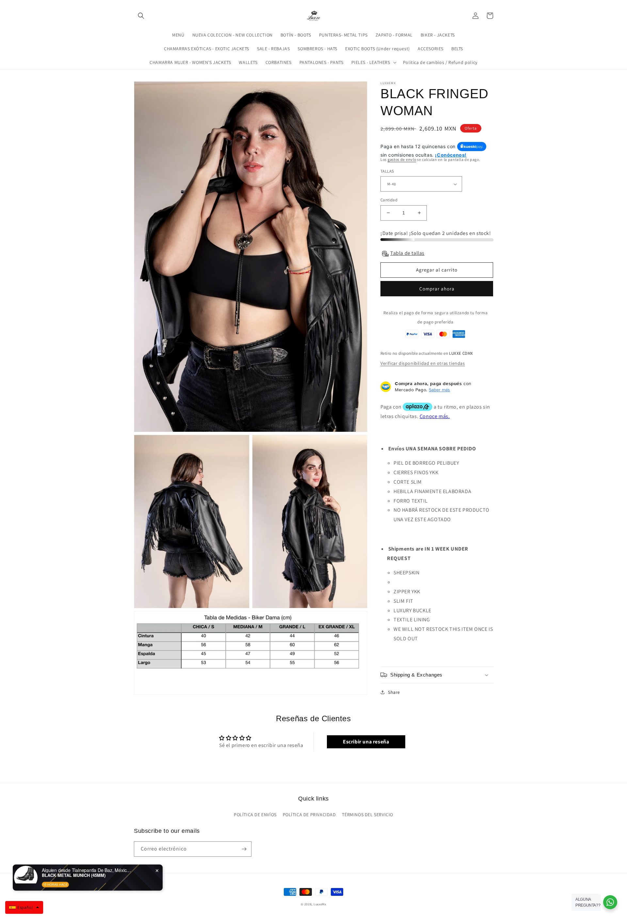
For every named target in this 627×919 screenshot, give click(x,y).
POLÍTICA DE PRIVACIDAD (309, 815)
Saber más (439, 389)
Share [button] (394, 692)
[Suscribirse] (244, 849)
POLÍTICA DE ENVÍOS (255, 815)
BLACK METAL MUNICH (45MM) (73, 875)
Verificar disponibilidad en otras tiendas (422, 363)
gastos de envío (402, 159)
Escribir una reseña (366, 741)
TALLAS (387, 171)
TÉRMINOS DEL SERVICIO (367, 815)
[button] (141, 15)
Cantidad (388, 200)
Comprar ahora (437, 289)
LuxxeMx (320, 904)
